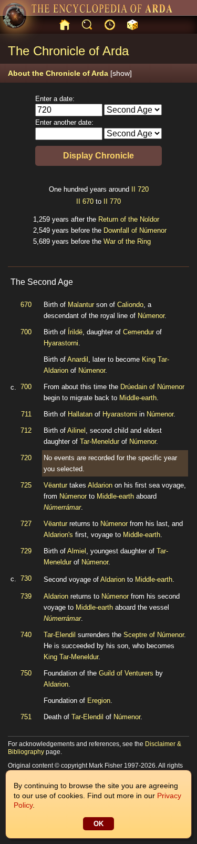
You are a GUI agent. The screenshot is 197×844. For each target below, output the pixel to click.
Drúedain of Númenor (152, 387)
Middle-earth (138, 398)
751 (26, 717)
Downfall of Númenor (135, 230)
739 (26, 596)
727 (26, 524)
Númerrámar (62, 507)
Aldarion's (58, 535)
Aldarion (100, 485)
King (148, 359)
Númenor (151, 316)
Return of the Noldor (128, 219)
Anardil (77, 359)
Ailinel (76, 430)
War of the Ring (127, 241)
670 (88, 201)
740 (26, 635)
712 (26, 430)
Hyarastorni (61, 343)
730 (26, 578)
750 (26, 673)
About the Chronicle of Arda (70, 73)
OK (98, 824)
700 (26, 332)
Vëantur (55, 485)
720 (143, 189)
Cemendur (138, 332)
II (133, 189)
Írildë (75, 332)
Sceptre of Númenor (153, 635)
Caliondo (130, 305)
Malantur (81, 305)
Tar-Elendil (60, 635)
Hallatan (80, 414)
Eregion (98, 700)
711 (26, 414)
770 (115, 201)
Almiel (76, 551)
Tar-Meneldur (99, 441)
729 (26, 551)
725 (26, 485)
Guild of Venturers (126, 673)
